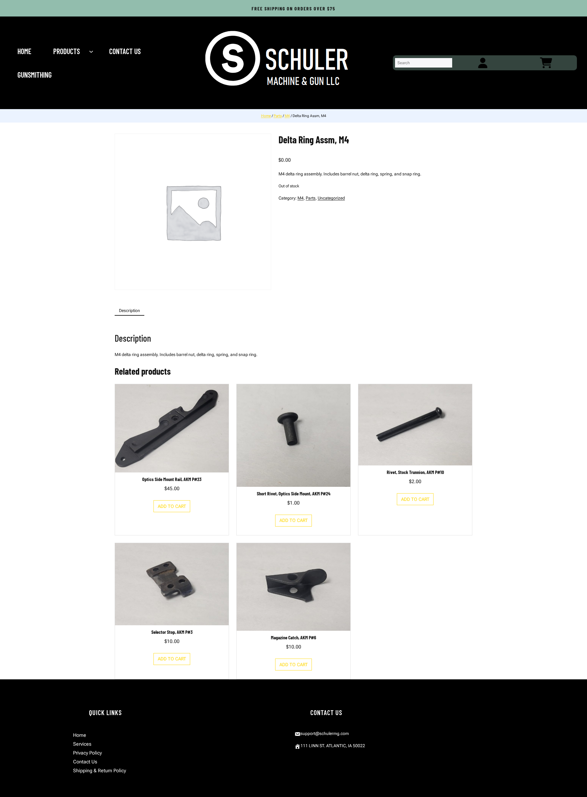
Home (266, 116)
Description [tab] (129, 310)
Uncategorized (331, 198)
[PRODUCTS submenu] (91, 51)
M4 (287, 116)
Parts (278, 116)
